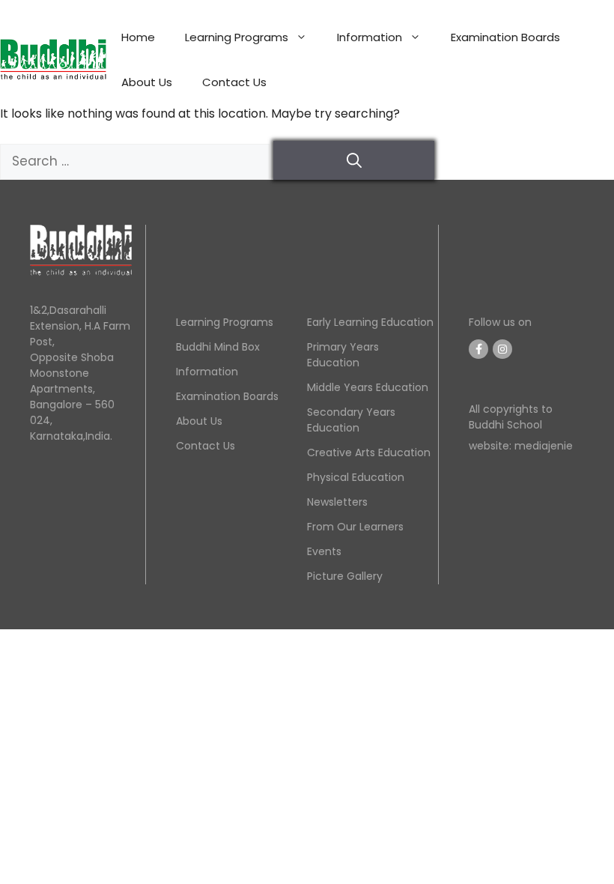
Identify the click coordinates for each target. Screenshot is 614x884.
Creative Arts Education (369, 452)
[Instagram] (502, 349)
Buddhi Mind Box (218, 346)
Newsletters (337, 501)
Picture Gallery (345, 576)
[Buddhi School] (53, 59)
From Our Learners (355, 526)
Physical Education (355, 477)
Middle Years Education (367, 387)
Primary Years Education (343, 354)
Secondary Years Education (351, 420)
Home (138, 37)
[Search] (353, 160)
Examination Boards (505, 37)
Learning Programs (236, 37)
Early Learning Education (370, 322)
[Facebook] (478, 349)
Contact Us (234, 82)
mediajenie (542, 445)
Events (324, 551)
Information (369, 37)
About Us (146, 82)
